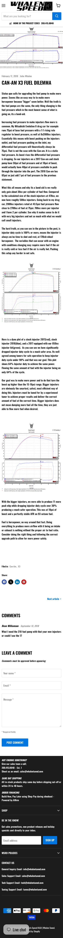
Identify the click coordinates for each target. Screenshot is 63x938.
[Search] (56, 16)
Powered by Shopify (31, 931)
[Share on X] (10, 581)
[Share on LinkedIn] (17, 581)
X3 (19, 566)
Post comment (15, 742)
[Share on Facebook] (4, 581)
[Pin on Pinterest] (23, 581)
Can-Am (13, 566)
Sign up (50, 840)
